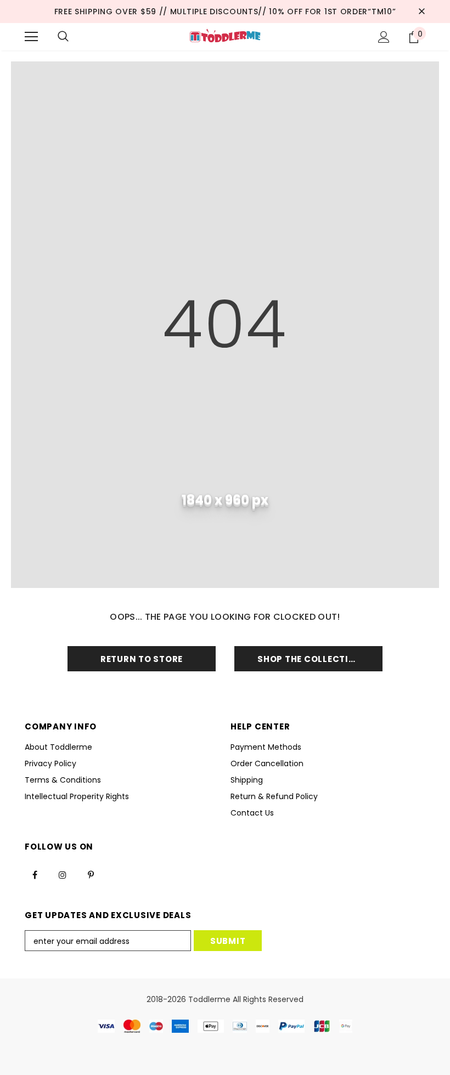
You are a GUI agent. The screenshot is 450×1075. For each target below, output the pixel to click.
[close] (421, 11)
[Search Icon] (63, 36)
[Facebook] (34, 875)
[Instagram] (62, 875)
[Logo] (224, 36)
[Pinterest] (90, 875)
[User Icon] (384, 37)
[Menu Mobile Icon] (31, 36)
